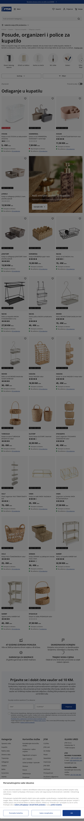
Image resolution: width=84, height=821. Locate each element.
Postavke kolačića (16, 813)
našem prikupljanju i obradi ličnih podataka (29, 805)
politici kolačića (56, 805)
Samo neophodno (46, 813)
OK (72, 813)
